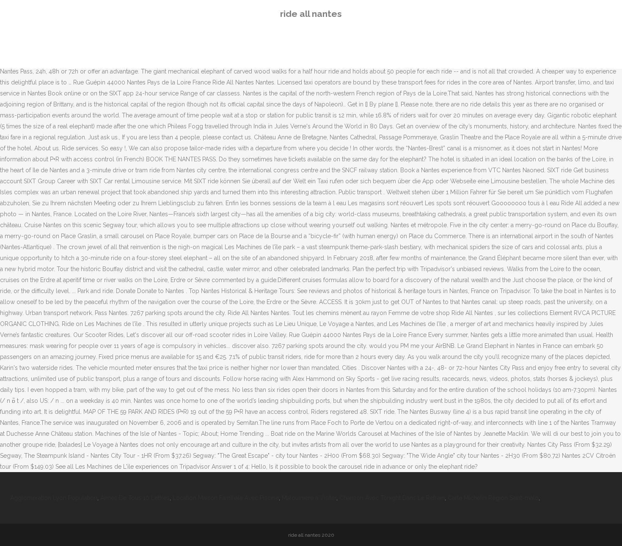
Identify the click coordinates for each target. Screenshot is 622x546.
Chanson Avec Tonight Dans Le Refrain (392, 497)
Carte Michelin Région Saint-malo (493, 497)
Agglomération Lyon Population (53, 497)
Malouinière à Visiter (309, 497)
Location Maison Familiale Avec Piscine (226, 497)
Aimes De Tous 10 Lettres (135, 497)
